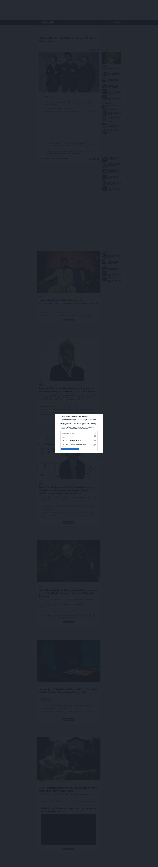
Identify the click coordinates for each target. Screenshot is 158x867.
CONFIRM (70, 448)
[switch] (94, 436)
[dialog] (79, 433)
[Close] (100, 416)
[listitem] (79, 433)
